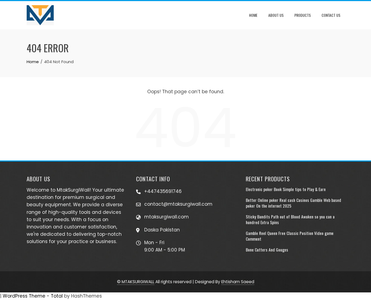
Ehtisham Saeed (237, 282)
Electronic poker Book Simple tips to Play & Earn (286, 189)
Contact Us (331, 15)
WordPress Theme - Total (33, 296)
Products (302, 15)
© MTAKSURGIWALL (135, 282)
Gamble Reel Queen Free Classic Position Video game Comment (290, 236)
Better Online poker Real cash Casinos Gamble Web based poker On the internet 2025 (293, 203)
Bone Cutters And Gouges (267, 249)
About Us (276, 15)
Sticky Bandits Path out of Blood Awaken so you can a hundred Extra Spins (290, 219)
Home (253, 15)
